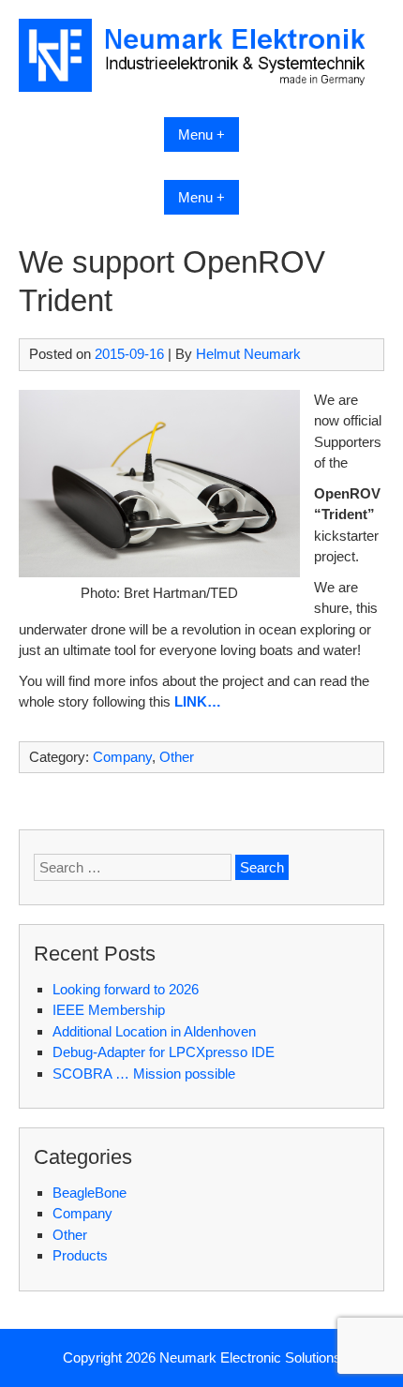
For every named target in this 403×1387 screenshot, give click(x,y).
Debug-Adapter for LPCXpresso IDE (163, 1052)
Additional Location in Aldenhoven (154, 1031)
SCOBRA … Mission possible (143, 1073)
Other (176, 757)
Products (80, 1255)
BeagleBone (89, 1193)
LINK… (197, 701)
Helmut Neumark (248, 354)
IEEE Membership (108, 1010)
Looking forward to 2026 (125, 989)
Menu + (201, 134)
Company (122, 757)
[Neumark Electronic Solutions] (201, 87)
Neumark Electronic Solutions (250, 1357)
